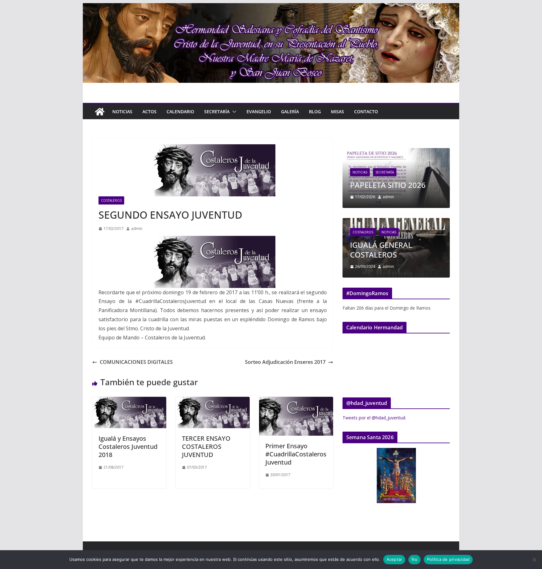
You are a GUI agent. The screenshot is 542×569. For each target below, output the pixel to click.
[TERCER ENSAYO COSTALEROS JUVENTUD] (213, 401)
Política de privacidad (448, 559)
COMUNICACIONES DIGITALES (136, 362)
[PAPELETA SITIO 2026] (396, 152)
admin (136, 228)
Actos (149, 111)
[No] (534, 559)
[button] (233, 111)
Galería (290, 111)
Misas (337, 111)
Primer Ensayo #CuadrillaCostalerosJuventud (296, 454)
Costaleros (111, 200)
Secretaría (217, 111)
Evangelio (259, 111)
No (414, 559)
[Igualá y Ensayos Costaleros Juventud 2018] (129, 401)
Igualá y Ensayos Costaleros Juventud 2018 (127, 446)
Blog (315, 111)
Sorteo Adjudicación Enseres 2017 (285, 362)
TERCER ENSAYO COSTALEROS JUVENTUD (206, 446)
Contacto (366, 111)
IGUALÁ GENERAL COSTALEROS (381, 250)
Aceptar (394, 559)
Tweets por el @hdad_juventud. (374, 418)
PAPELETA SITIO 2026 (388, 185)
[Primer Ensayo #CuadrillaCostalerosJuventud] (296, 401)
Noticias (122, 111)
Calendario (180, 111)
